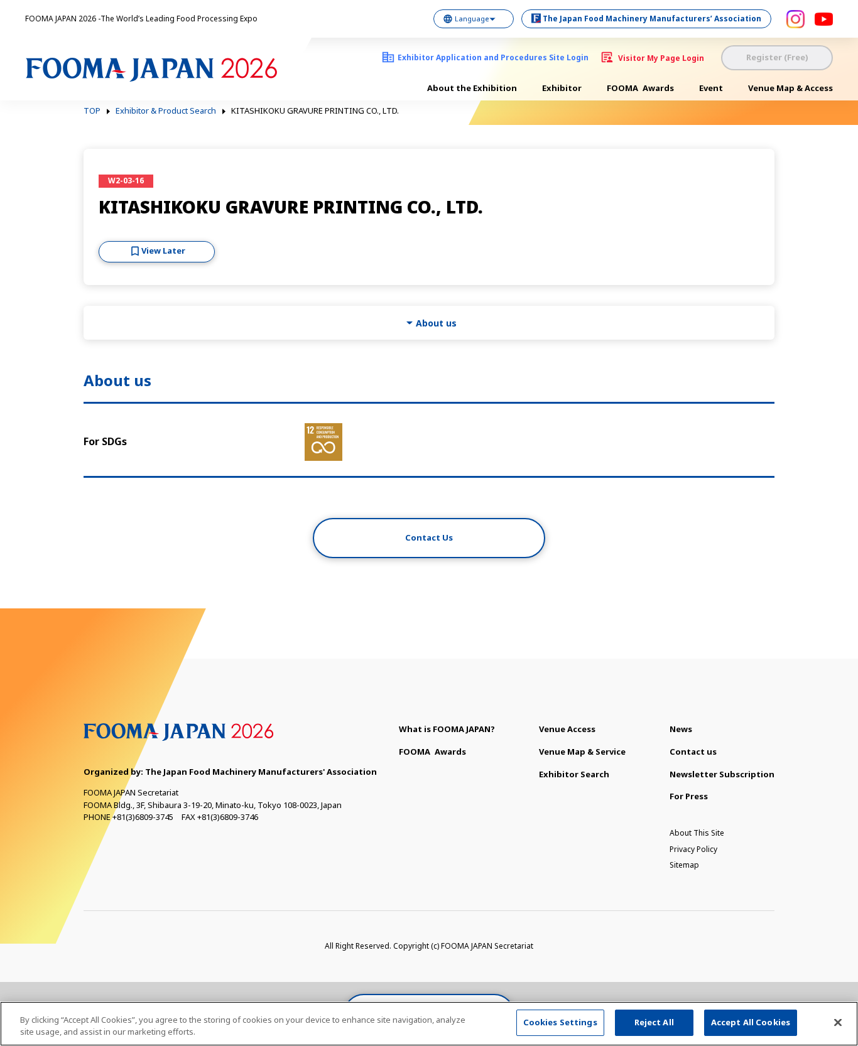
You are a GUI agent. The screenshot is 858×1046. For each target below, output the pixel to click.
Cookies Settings (560, 1022)
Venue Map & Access (790, 88)
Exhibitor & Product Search (166, 111)
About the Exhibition (472, 88)
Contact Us (429, 537)
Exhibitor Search (574, 774)
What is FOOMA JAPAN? (447, 729)
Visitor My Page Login (661, 58)
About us (436, 323)
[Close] (838, 1022)
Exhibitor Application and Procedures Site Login (493, 57)
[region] (429, 1023)
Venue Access (567, 729)
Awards (640, 88)
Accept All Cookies (750, 1022)
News (681, 729)
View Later (163, 250)
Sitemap (684, 865)
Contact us (693, 751)
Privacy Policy (693, 849)
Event (711, 88)
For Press (689, 796)
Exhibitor (562, 88)
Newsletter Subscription (722, 774)
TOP (92, 111)
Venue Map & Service (582, 751)
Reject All (654, 1022)
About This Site (697, 833)
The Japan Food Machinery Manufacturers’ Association (652, 18)
